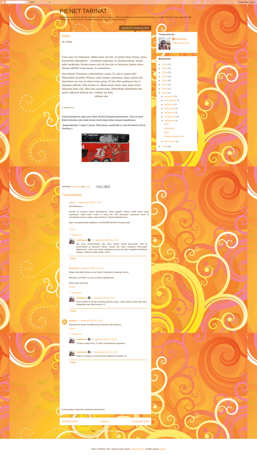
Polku (166, 124)
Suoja (166, 132)
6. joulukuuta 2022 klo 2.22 (103, 298)
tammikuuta (170, 141)
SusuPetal (73, 268)
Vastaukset (77, 235)
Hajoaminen (169, 128)
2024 (164, 72)
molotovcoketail (137, 449)
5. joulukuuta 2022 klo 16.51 (91, 268)
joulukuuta (169, 96)
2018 (164, 146)
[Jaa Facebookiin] (105, 186)
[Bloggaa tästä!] (100, 186)
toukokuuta (169, 108)
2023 (164, 76)
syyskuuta (169, 104)
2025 (164, 68)
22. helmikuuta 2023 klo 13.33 (104, 352)
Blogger (162, 449)
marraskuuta (170, 100)
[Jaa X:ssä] (103, 186)
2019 (164, 93)
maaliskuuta (170, 116)
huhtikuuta (169, 112)
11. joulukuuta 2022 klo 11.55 (90, 320)
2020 (164, 89)
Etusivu (105, 421)
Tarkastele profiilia (180, 43)
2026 (164, 64)
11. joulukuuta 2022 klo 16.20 (103, 339)
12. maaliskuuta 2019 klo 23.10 (104, 240)
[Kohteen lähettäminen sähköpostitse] (97, 186)
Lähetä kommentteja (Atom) (108, 431)
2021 (164, 84)
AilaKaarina (81, 240)
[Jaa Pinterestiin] (108, 186)
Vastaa (72, 229)
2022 (164, 80)
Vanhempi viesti (140, 421)
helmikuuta (169, 120)
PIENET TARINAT (83, 11)
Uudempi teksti (70, 421)
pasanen (73, 320)
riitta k (72, 202)
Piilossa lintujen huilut (174, 136)
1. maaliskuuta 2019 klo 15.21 (89, 202)
